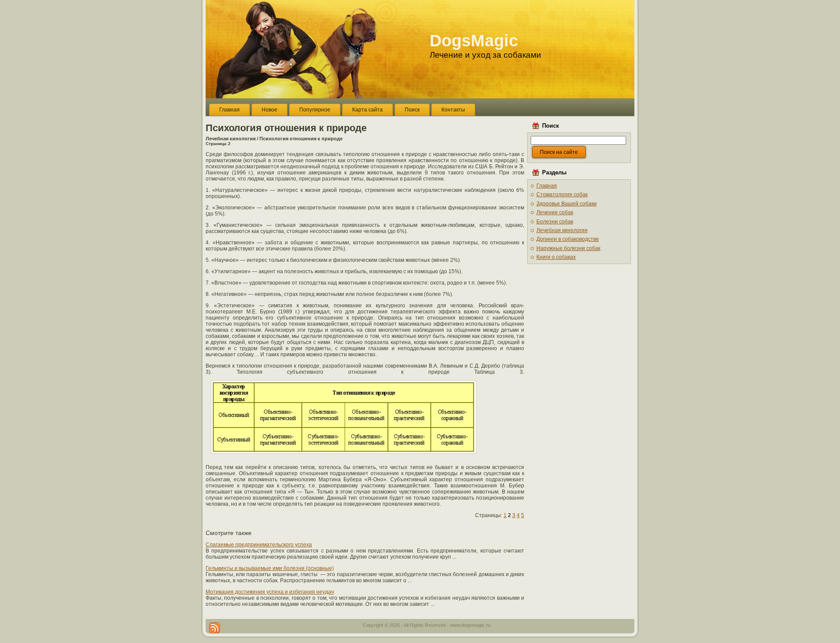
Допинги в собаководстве (567, 239)
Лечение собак (554, 212)
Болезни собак (554, 222)
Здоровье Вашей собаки (566, 204)
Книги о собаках (556, 257)
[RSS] (214, 627)
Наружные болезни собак (568, 248)
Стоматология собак (562, 194)
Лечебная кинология (231, 138)
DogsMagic (474, 40)
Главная (546, 186)
